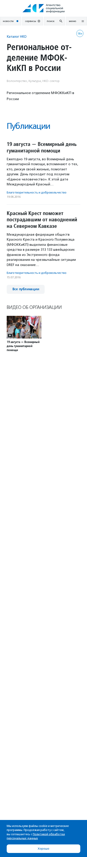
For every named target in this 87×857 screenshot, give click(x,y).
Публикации (28, 126)
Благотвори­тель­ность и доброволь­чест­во (36, 192)
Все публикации (25, 289)
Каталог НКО (17, 36)
